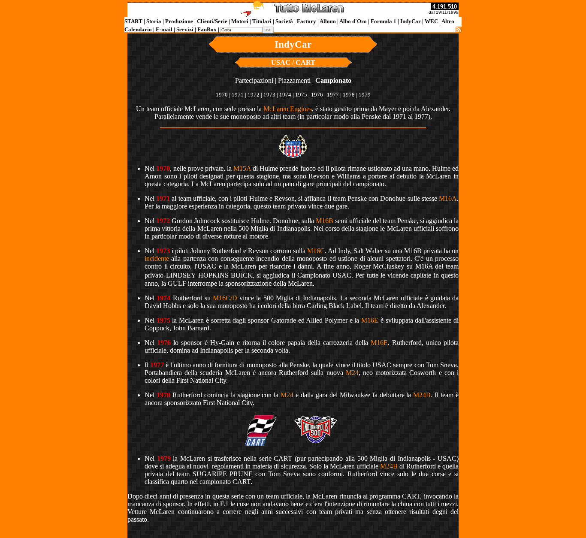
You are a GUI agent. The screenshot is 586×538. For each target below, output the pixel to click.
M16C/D (225, 298)
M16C (316, 250)
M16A (448, 198)
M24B (422, 395)
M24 (352, 372)
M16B (324, 220)
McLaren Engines (287, 108)
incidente (157, 258)
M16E (369, 320)
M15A (242, 168)
